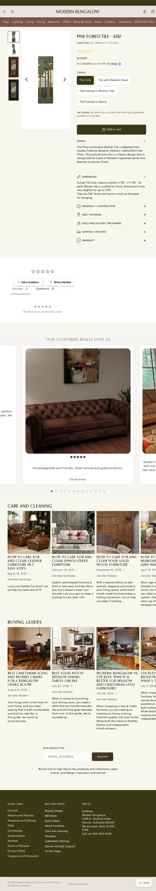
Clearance (124, 22)
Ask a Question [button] (30, 282)
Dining (41, 22)
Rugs (6, 22)
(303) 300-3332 (144, 22)
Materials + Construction (98, 206)
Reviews (13, 841)
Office (66, 22)
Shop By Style (82, 22)
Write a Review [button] (62, 282)
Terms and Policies (78, 884)
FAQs (11, 826)
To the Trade (53, 851)
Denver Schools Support (60, 846)
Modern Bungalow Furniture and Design (38, 882)
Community (15, 831)
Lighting (17, 22)
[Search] (12, 11)
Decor (98, 22)
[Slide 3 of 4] (13, 67)
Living (30, 22)
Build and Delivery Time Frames (101, 223)
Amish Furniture (54, 826)
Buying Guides (54, 810)
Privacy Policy (16, 851)
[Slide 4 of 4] (13, 90)
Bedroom (54, 22)
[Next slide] (65, 80)
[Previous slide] (25, 80)
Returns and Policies (21, 815)
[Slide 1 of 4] (13, 36)
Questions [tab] (42, 288)
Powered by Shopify (18, 886)
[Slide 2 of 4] (13, 49)
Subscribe (102, 756)
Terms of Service (18, 846)
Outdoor (110, 22)
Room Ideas (52, 820)
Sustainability (16, 836)
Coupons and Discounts (23, 856)
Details (81, 141)
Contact (13, 810)
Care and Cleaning (56, 831)
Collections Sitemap (57, 841)
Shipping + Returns (94, 231)
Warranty (88, 240)
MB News (51, 816)
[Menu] (4, 11)
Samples (50, 836)
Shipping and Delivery (22, 820)
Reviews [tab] (17, 288)
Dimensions (89, 176)
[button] (52, 491)
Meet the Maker (91, 214)
